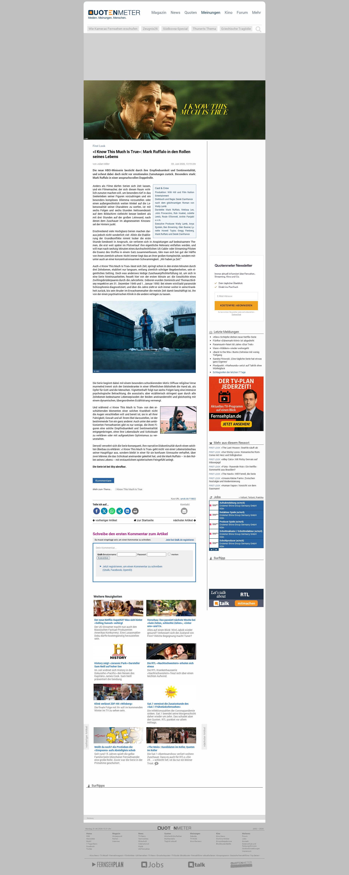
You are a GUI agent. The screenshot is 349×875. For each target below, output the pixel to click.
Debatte (193, 836)
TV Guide (175, 855)
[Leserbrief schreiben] (184, 511)
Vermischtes (143, 839)
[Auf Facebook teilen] (97, 511)
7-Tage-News (91, 844)
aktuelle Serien (209, 855)
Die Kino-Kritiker (222, 839)
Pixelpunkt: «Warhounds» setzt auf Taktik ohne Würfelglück (237, 367)
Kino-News (220, 836)
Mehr (256, 12)
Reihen (115, 839)
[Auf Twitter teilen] (104, 511)
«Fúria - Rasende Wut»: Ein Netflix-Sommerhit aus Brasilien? (233, 468)
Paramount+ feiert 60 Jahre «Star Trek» (233, 344)
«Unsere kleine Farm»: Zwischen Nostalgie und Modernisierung (232, 480)
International (143, 844)
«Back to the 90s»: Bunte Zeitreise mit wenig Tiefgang (236, 353)
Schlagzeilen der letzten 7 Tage (229, 372)
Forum (242, 12)
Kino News (94, 855)
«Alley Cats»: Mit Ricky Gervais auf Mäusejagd (233, 461)
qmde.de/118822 (188, 498)
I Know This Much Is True (129, 489)
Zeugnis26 (150, 29)
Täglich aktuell (170, 841)
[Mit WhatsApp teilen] (112, 511)
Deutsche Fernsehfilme (239, 855)
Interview (116, 841)
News (175, 12)
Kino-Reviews (195, 841)
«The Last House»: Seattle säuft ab (233, 447)
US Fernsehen (141, 855)
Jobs (244, 839)
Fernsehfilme (196, 855)
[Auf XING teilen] (120, 511)
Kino (228, 12)
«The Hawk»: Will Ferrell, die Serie (232, 473)
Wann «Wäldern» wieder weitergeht (231, 348)
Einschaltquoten (163, 855)
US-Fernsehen (144, 849)
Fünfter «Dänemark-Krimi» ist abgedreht (233, 340)
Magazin (158, 12)
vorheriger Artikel (106, 520)
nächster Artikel (183, 520)
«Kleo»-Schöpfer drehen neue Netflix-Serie (234, 337)
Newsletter (90, 839)
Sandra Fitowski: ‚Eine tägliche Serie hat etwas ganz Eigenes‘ (237, 360)
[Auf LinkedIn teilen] (127, 511)
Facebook (90, 846)
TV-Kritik (193, 839)
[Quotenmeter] (114, 14)
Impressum (246, 851)
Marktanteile (169, 839)
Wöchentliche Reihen (173, 836)
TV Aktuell (104, 855)
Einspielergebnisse (224, 841)
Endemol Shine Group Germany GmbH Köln (238, 505)
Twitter (89, 849)
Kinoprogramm (222, 855)
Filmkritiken (130, 855)
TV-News (142, 836)
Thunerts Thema (204, 29)
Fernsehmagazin (116, 855)
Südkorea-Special (175, 29)
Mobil (88, 841)
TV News (151, 855)
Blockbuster (185, 855)
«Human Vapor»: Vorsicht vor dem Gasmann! (232, 487)
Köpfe (140, 846)
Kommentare (103, 480)
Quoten (190, 12)
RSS (88, 836)
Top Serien (254, 855)
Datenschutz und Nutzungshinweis (249, 845)
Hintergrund (117, 836)
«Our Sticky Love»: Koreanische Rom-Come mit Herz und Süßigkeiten (234, 453)
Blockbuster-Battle (223, 844)
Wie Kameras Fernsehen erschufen (113, 29)
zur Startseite (145, 520)
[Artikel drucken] (135, 511)
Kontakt (245, 841)
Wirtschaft (142, 841)
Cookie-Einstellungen (251, 848)
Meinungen (210, 12)
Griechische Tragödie (236, 29)
